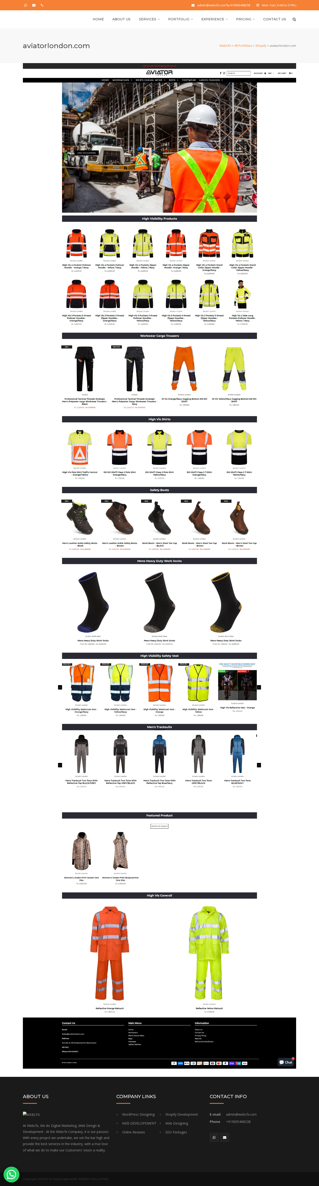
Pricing (243, 19)
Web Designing (176, 1123)
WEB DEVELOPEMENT (139, 1123)
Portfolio (178, 19)
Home (98, 19)
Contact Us (274, 19)
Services (147, 19)
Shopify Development (181, 1114)
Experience (212, 19)
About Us (121, 19)
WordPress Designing (138, 1114)
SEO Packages (176, 1132)
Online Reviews (133, 1132)
